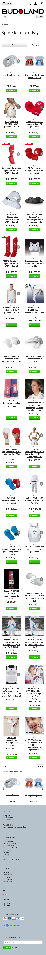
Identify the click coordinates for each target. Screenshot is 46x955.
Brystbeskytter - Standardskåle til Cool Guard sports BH (11, 358)
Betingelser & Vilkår (9, 843)
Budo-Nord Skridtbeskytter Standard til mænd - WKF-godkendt (11, 218)
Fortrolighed (7, 850)
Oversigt (6, 855)
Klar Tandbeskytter (11, 75)
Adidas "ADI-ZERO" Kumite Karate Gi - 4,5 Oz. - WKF (34, 500)
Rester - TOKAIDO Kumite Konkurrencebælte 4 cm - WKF (11, 595)
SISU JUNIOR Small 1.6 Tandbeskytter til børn (34, 358)
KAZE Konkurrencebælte (11, 401)
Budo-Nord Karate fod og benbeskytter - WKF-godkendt (11, 170)
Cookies (6, 852)
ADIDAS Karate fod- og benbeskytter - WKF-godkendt (11, 263)
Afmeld (15, 947)
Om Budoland (8, 841)
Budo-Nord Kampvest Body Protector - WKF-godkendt (34, 549)
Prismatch (6, 857)
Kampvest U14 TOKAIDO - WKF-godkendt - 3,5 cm (11, 124)
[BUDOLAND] (23, 10)
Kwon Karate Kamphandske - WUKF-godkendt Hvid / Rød (11, 451)
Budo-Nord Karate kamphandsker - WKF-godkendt (34, 124)
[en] (6, 894)
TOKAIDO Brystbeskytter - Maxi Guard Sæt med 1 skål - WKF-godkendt (34, 453)
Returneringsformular (10, 848)
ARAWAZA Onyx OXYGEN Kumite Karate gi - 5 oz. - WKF (34, 310)
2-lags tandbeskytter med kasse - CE (34, 76)
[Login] (35, 3)
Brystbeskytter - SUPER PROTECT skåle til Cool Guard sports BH (34, 597)
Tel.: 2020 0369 (8, 825)
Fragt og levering (8, 846)
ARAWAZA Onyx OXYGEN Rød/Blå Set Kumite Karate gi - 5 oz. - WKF (34, 692)
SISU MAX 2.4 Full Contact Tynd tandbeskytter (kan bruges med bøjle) (34, 218)
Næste (40, 766)
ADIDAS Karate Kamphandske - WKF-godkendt (34, 170)
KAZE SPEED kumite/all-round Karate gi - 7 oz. (11, 740)
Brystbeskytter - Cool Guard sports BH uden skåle (34, 263)
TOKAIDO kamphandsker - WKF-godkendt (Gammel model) (11, 550)
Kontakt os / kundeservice (12, 859)
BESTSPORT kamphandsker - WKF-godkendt (11, 500)
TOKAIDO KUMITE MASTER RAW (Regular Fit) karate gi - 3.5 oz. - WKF (34, 643)
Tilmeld (7, 947)
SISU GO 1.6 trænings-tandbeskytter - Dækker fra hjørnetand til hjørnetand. (34, 745)
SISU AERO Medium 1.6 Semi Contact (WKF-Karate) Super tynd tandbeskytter (34, 406)
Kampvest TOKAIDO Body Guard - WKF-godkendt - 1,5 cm (11, 310)
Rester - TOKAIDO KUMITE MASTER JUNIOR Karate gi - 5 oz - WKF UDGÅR (11, 643)
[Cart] (41, 3)
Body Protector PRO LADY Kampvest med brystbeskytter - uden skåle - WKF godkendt (11, 692)
